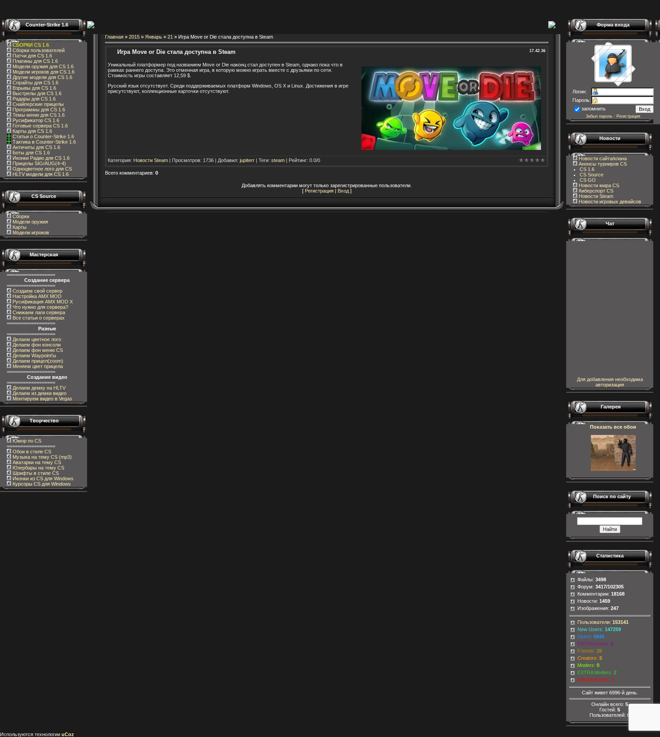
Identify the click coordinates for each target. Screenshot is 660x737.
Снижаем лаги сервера (38, 312)
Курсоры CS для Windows (41, 484)
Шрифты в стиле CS (35, 473)
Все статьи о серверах (38, 317)
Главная (114, 36)
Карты (19, 227)
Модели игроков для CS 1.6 (43, 72)
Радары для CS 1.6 (33, 98)
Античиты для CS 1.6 (35, 147)
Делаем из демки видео (38, 393)
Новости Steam (150, 160)
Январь (153, 36)
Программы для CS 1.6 (38, 109)
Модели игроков (31, 232)
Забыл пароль (599, 116)
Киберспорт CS (595, 190)
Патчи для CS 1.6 (31, 55)
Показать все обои (613, 427)
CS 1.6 (587, 169)
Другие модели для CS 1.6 (41, 77)
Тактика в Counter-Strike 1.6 (44, 142)
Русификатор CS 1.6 (35, 120)
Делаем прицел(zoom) (37, 361)
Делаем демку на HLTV (38, 387)
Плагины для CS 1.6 (34, 61)
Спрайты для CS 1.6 (34, 82)
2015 (134, 36)
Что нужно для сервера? (39, 307)
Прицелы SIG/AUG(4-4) (38, 163)
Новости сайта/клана (602, 158)
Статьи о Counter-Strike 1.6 (43, 136)
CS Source (591, 174)
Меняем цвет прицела (37, 366)
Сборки (21, 216)
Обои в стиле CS (31, 451)
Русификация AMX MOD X (42, 301)
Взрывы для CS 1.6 (33, 88)
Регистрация (319, 190)
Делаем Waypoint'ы (33, 355)
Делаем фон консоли (36, 344)
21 (170, 36)
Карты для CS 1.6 (31, 131)
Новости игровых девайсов (609, 201)
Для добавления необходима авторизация (610, 382)
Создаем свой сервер (36, 291)
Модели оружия (30, 221)
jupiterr (247, 160)
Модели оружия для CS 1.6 (42, 66)
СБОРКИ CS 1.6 (31, 45)
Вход (343, 190)
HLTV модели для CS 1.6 (40, 174)
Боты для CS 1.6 (30, 152)
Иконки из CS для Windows (42, 478)
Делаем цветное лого (36, 339)
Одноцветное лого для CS (41, 168)
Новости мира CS (598, 185)
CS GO (588, 180)
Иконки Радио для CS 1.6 (40, 158)
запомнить (593, 108)
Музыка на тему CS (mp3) (41, 457)
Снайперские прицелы (37, 104)
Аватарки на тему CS (36, 462)
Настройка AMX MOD (36, 296)
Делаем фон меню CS (37, 350)
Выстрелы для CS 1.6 (36, 93)
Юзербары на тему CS (37, 467)
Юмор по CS (26, 440)
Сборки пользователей (39, 50)
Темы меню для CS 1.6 (38, 115)
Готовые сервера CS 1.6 (39, 125)
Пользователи (593, 622)
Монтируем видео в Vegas (41, 398)
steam (278, 160)
